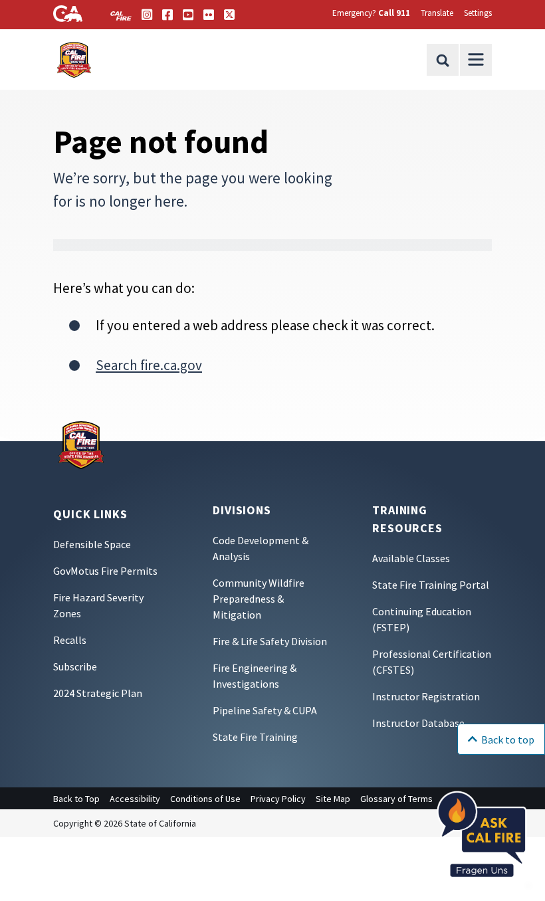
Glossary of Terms (396, 799)
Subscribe (75, 666)
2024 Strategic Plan (97, 693)
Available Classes (411, 558)
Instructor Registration (426, 696)
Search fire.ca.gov (149, 365)
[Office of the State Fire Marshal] (81, 443)
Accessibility (135, 799)
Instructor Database (418, 723)
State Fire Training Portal (430, 584)
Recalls (69, 640)
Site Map (333, 799)
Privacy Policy (278, 799)
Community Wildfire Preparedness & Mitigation (258, 598)
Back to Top (76, 799)
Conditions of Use (205, 799)
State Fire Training (255, 737)
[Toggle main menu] (476, 60)
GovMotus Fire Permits (105, 570)
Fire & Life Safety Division (270, 641)
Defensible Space (92, 544)
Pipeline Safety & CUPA (265, 710)
